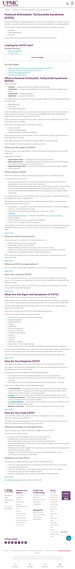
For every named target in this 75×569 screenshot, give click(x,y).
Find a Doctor (20, 495)
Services (18, 511)
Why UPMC (53, 492)
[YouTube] (22, 542)
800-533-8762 (8, 508)
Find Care (15, 566)
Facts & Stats (54, 495)
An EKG (11, 395)
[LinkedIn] (12, 542)
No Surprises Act (20, 515)
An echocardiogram (16, 402)
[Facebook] (6, 542)
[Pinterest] (16, 542)
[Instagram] (9, 542)
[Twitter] (19, 542)
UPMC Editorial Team (15, 480)
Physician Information (39, 495)
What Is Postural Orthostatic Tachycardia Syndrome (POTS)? (30, 68)
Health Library (20, 525)
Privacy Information (50, 550)
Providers (30, 566)
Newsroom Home (38, 512)
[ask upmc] (68, 538)
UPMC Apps (53, 518)
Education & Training (39, 499)
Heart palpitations (15, 319)
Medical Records (20, 513)
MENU (72, 1)
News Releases (37, 519)
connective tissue (55, 215)
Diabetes (11, 213)
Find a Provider (37, 57)
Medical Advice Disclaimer (36, 550)
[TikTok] (25, 542)
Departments (37, 502)
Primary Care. (13, 53)
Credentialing (37, 504)
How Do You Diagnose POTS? (19, 72)
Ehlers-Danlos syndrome (17, 215)
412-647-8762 (8, 506)
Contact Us (7, 550)
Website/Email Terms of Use (19, 550)
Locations (18, 497)
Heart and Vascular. (15, 51)
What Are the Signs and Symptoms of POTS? (25, 70)
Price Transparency (21, 518)
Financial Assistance (21, 520)
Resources (36, 497)
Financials (53, 506)
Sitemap (37, 553)
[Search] (67, 3)
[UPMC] (10, 3)
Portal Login (60, 566)
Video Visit (45, 566)
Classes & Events (20, 522)
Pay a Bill (18, 499)
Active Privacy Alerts (64, 550)
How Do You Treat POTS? (17, 75)
